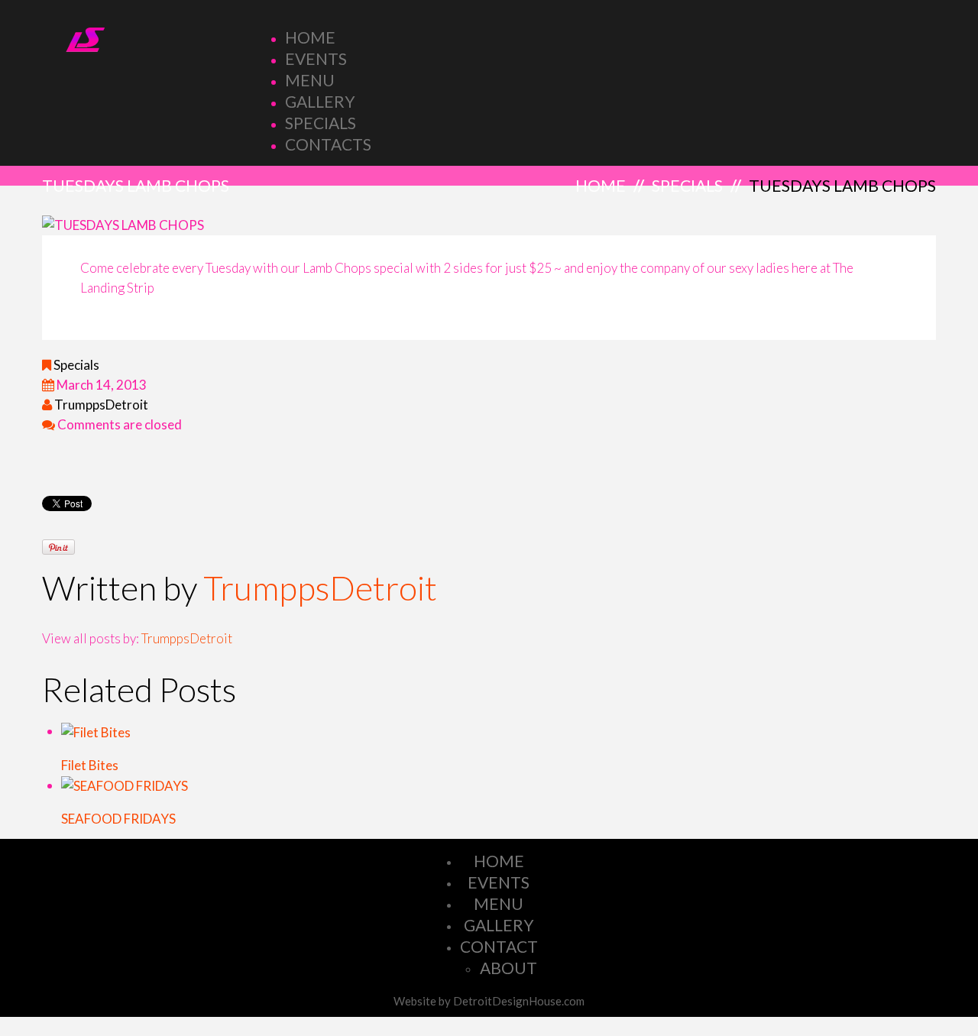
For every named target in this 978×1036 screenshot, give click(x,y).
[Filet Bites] (96, 731)
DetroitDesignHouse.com (519, 1001)
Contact (499, 946)
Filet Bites (89, 765)
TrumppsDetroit (101, 405)
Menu (310, 79)
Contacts (328, 144)
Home (310, 37)
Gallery (320, 101)
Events (316, 58)
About (508, 967)
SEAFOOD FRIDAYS (118, 819)
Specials (320, 122)
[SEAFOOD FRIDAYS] (124, 785)
